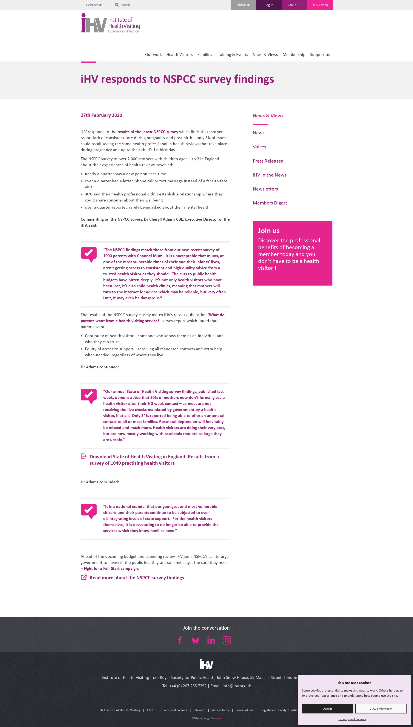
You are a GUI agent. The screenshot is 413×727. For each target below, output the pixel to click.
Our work (153, 54)
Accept (327, 708)
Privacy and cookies (352, 719)
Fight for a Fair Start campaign (111, 568)
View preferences (381, 708)
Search (124, 5)
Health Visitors (179, 54)
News (258, 132)
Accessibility (220, 710)
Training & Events (232, 54)
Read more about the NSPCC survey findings (137, 577)
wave (217, 718)
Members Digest (270, 203)
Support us (320, 54)
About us (243, 5)
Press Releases (268, 161)
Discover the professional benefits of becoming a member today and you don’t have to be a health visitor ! (289, 254)
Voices (259, 146)
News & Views (265, 54)
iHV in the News (269, 175)
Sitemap (199, 710)
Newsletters (265, 189)
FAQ (150, 710)
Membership (294, 54)
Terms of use (245, 710)
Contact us (94, 5)
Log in (269, 5)
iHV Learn (320, 5)
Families (204, 54)
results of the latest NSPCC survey (147, 131)
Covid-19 (295, 5)
